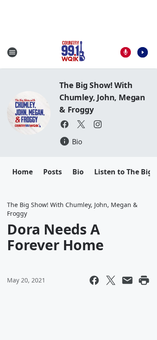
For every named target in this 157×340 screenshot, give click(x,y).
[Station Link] (72, 52)
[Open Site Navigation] (12, 52)
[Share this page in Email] (127, 280)
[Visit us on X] (81, 124)
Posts (52, 172)
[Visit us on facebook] (64, 124)
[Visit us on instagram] (97, 124)
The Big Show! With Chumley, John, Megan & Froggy (102, 97)
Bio (78, 172)
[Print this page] (144, 280)
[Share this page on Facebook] (94, 280)
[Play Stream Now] (142, 52)
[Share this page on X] (111, 280)
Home (22, 172)
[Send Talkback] (125, 52)
